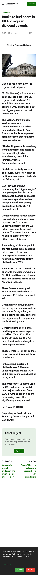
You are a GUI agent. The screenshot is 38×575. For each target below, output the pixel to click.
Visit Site (19, 451)
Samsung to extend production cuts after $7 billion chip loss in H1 (8, 471)
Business (31, 4)
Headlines (6, 12)
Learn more (7, 564)
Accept (19, 570)
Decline (30, 570)
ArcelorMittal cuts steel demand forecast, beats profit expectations (28, 471)
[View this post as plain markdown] (30, 33)
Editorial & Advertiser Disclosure (19, 45)
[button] (3, 3)
